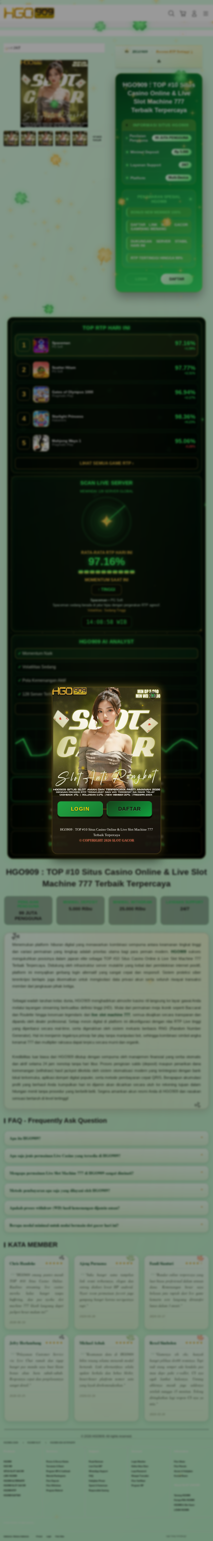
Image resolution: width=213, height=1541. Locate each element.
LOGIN (80, 809)
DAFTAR (129, 809)
